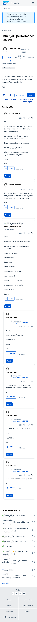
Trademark (9, 611)
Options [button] (33, 44)
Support (28, 611)
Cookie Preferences (9, 617)
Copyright (9, 605)
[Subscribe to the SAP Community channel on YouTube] (20, 593)
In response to (19, 322)
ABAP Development (8, 68)
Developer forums (16, 19)
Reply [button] (30, 95)
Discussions (7, 8)
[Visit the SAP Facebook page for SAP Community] (13, 593)
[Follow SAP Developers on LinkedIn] (24, 593)
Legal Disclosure (27, 605)
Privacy (9, 600)
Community (14, 3)
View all (5, 583)
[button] (10, 61)
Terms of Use (28, 600)
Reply (7, 176)
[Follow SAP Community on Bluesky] (16, 593)
